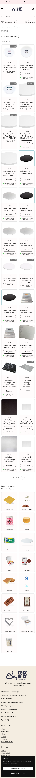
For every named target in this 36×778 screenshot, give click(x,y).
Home (3, 27)
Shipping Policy (6, 753)
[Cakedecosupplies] (17, 9)
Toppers (3, 736)
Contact (4, 739)
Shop (3, 729)
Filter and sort (11, 37)
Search (3, 750)
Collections (10, 27)
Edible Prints (5, 731)
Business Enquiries (7, 741)
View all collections (8, 489)
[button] (33, 9)
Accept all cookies (18, 769)
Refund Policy (5, 755)
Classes (3, 734)
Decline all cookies (18, 773)
